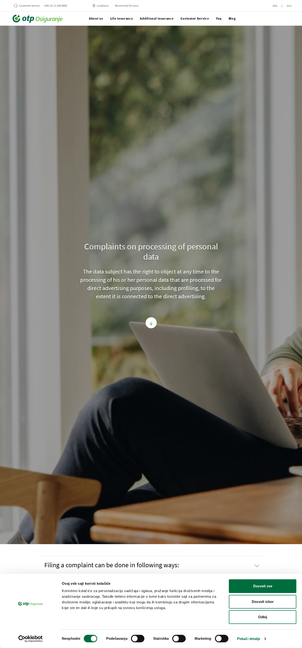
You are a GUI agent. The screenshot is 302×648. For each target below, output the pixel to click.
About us (96, 18)
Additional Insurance (156, 18)
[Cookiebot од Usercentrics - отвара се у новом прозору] (30, 638)
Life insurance (121, 18)
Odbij (262, 617)
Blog (232, 18)
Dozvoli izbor (263, 602)
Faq (219, 18)
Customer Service (194, 18)
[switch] (137, 638)
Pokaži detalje (248, 639)
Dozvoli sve (262, 586)
